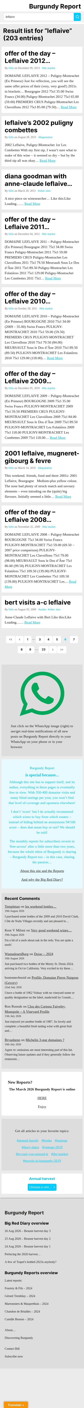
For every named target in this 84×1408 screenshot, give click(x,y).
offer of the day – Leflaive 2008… (30, 515)
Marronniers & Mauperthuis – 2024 (26, 1303)
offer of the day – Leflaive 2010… (30, 297)
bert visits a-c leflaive (38, 602)
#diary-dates (30, 1147)
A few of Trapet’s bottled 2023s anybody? (30, 1262)
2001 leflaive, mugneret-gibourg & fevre (42, 456)
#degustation (45, 137)
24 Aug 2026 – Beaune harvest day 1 (28, 1246)
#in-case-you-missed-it (32, 1154)
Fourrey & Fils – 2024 (18, 1288)
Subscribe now (14, 1356)
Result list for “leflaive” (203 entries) (37, 34)
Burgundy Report (55, 6)
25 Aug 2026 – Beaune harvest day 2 (28, 1238)
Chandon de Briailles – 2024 (22, 1311)
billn (11, 68)
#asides (42, 609)
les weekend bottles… (40, 906)
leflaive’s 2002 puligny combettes (39, 126)
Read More (69, 107)
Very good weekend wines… (51, 930)
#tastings (61, 1140)
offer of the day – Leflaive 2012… (30, 57)
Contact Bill (12, 1348)
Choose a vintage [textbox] (41, 1187)
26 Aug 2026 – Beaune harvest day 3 (28, 1231)
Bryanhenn (12, 1040)
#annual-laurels (27, 1140)
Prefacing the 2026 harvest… (23, 1254)
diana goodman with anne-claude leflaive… (38, 179)
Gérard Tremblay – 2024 (20, 1296)
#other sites (44, 190)
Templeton (12, 906)
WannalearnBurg (17, 954)
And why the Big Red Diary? (42, 879)
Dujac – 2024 (43, 954)
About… (10, 1330)
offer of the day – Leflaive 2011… (30, 223)
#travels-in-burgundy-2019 (42, 1161)
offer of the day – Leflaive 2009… (30, 377)
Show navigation (8, 6)
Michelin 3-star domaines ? (45, 1040)
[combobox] (42, 1187)
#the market (48, 68)
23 (44, 649)
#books (47, 1140)
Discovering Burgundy (19, 1337)
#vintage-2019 (52, 1147)
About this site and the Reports (42, 871)
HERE (42, 1098)
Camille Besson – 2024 (19, 1319)
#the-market (59, 1154)
